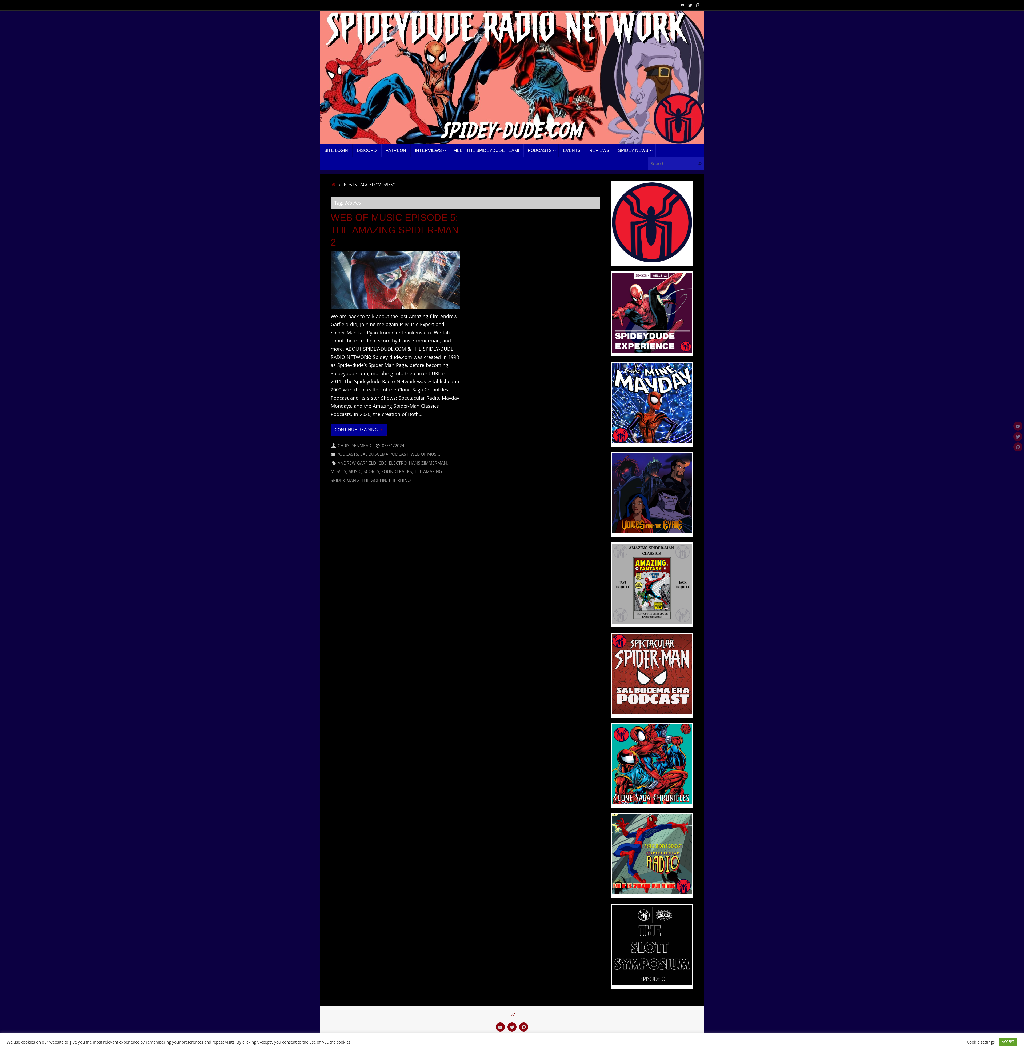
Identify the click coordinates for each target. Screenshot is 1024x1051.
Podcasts (347, 454)
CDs (382, 463)
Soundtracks (396, 471)
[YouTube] (682, 5)
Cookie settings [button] (981, 1042)
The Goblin (374, 480)
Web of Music (425, 454)
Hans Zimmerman (428, 463)
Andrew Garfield (357, 463)
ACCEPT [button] (1008, 1041)
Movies (338, 471)
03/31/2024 (393, 446)
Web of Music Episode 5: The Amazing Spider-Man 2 (395, 230)
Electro (398, 463)
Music (354, 471)
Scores (371, 471)
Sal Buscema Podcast (384, 454)
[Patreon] (697, 5)
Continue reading (356, 430)
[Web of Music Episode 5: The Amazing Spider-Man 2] (395, 280)
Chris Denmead (354, 446)
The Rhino (399, 480)
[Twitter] (690, 5)
